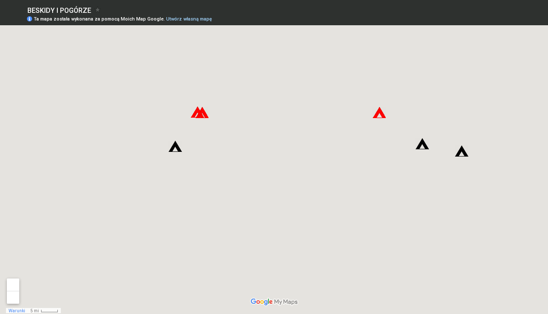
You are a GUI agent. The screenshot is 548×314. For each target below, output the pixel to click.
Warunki (17, 310)
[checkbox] (98, 10)
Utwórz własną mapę (189, 19)
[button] (197, 112)
